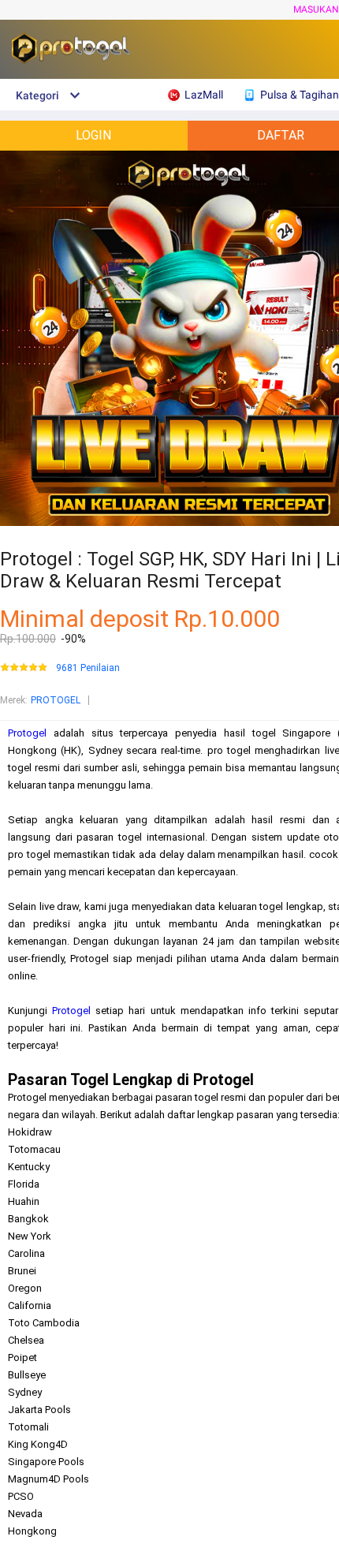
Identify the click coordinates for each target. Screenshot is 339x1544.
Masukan (316, 9)
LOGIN (93, 135)
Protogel (27, 733)
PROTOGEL (55, 700)
